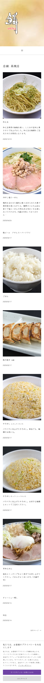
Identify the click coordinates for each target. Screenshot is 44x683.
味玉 (5, 615)
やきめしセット (14, 496)
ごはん (5, 296)
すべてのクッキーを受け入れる (22, 672)
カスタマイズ (22, 678)
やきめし (13, 424)
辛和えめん (7, 568)
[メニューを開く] (22, 50)
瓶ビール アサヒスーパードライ (17, 232)
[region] (22, 662)
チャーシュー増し (10, 598)
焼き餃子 (9, 360)
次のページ (35, 630)
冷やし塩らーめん (10, 197)
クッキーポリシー (24, 665)
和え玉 (5, 122)
